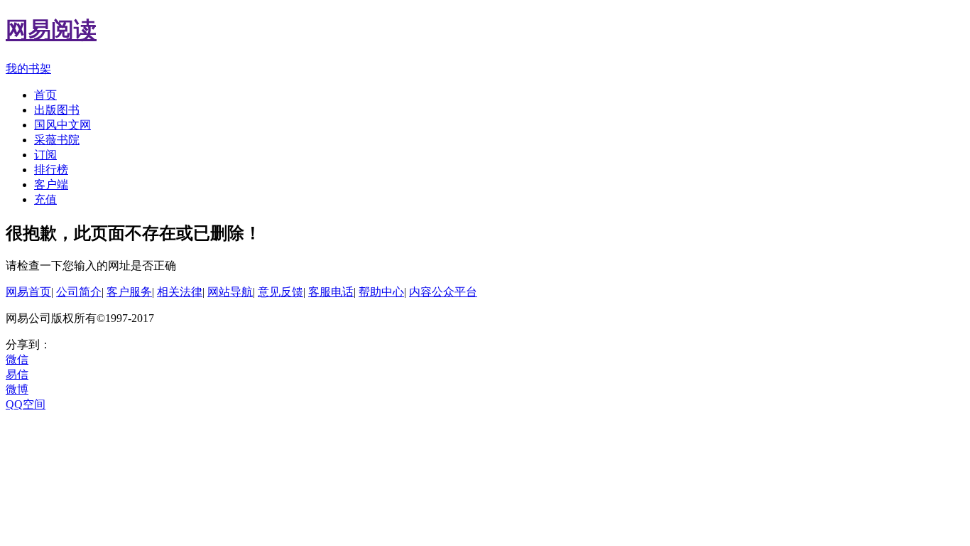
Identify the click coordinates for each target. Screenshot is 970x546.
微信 (17, 359)
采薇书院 (57, 140)
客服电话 (331, 292)
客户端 (51, 184)
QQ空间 (25, 404)
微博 (17, 389)
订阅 (45, 155)
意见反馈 (280, 292)
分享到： (28, 344)
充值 (45, 199)
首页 (45, 95)
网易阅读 (51, 30)
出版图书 (57, 110)
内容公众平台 (443, 292)
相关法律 (179, 292)
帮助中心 (381, 292)
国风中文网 (62, 125)
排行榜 (51, 170)
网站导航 (230, 292)
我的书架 (28, 69)
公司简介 (79, 292)
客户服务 (129, 292)
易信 (17, 374)
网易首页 (28, 292)
